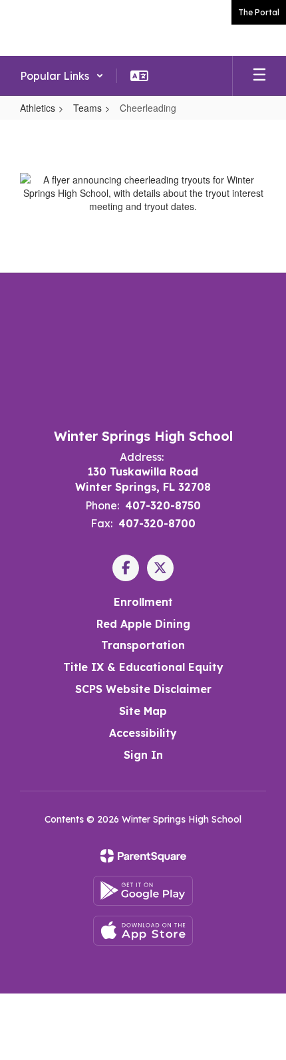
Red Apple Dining (143, 623)
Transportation (143, 645)
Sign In (143, 754)
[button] (62, 76)
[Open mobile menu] (259, 76)
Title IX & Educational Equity (143, 667)
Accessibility (143, 732)
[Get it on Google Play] (143, 891)
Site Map (143, 711)
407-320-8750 (163, 505)
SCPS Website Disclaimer (143, 689)
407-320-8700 (157, 523)
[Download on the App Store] (143, 931)
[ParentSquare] (143, 856)
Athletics (37, 107)
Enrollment (143, 601)
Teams (87, 107)
